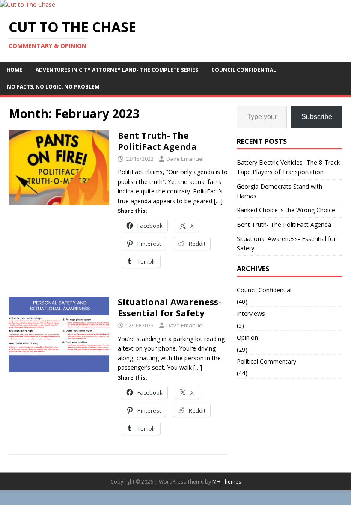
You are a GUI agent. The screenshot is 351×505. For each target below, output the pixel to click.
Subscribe (316, 116)
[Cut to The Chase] (27, 4)
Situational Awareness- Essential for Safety (169, 307)
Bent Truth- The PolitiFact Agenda (157, 141)
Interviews (251, 313)
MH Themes (226, 481)
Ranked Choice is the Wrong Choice (286, 210)
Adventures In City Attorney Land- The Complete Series (117, 70)
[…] (218, 201)
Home (14, 70)
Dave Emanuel (185, 159)
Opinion (247, 337)
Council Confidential (243, 70)
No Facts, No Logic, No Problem (53, 86)
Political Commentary (266, 361)
